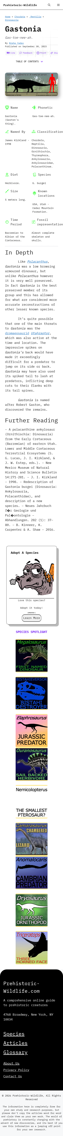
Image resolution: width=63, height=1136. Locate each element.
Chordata (19, 16)
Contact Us (12, 1076)
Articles (15, 1043)
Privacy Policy (16, 1070)
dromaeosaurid (17, 333)
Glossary (15, 1052)
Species (14, 1033)
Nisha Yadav (16, 43)
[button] (49, 5)
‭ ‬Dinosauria (11, 20)
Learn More (31, 618)
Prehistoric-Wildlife (20, 5)
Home (7, 16)
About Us (11, 1063)
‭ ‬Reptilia (35, 16)
